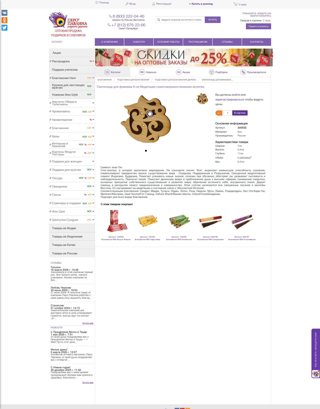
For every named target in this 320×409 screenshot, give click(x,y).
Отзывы (227, 41)
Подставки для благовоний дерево (175, 80)
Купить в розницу (202, 3)
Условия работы (168, 41)
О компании (109, 41)
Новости (139, 41)
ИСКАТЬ (212, 19)
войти (236, 94)
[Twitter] (4, 27)
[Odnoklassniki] (4, 20)
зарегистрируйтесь (260, 15)
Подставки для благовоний (133, 80)
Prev (106, 216)
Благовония (104, 80)
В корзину (240, 112)
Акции (57, 52)
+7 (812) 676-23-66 (128, 24)
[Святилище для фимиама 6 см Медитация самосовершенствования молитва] (146, 120)
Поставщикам (197, 41)
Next (251, 216)
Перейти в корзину (258, 26)
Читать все (87, 323)
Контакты (256, 41)
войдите (262, 13)
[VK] (4, 13)
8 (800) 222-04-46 (128, 16)
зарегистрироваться (229, 99)
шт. (218, 113)
